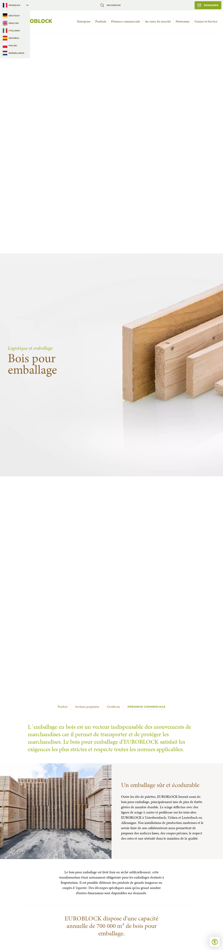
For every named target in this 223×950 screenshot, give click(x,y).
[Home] (30, 21)
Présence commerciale (125, 21)
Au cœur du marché (158, 21)
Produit (62, 706)
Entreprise (83, 21)
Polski (13, 45)
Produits (100, 21)
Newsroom (183, 21)
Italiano (14, 30)
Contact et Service (205, 21)
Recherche (114, 5)
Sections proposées (87, 706)
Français (14, 5)
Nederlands (16, 53)
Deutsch (14, 15)
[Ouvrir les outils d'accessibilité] (215, 942)
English (14, 23)
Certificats (113, 706)
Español (14, 38)
